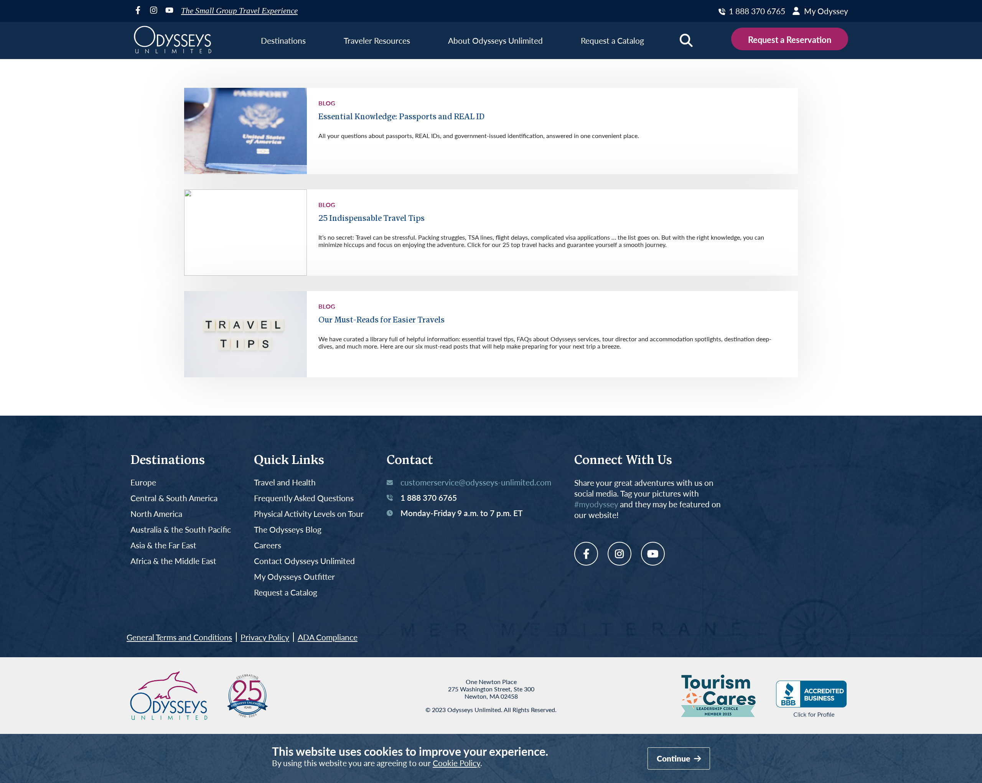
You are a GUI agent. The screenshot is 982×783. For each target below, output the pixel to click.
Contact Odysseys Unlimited (304, 561)
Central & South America (173, 498)
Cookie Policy (456, 762)
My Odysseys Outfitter (294, 577)
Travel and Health (285, 482)
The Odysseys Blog (287, 530)
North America (156, 514)
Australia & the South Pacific (180, 530)
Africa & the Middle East (173, 561)
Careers (267, 545)
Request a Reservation (789, 39)
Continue (674, 758)
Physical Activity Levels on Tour (309, 514)
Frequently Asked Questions (304, 498)
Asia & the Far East (163, 545)
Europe (143, 482)
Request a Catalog (285, 592)
